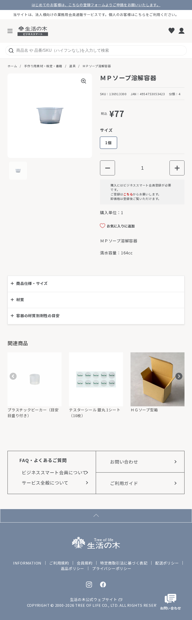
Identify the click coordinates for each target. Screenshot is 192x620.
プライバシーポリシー (112, 568)
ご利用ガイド (124, 483)
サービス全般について (45, 482)
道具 (72, 66)
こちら (128, 194)
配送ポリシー (167, 563)
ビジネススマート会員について (54, 472)
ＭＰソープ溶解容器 (96, 66)
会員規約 (84, 563)
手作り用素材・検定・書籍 (43, 66)
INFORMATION (27, 563)
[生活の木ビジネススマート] (33, 31)
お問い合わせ (124, 461)
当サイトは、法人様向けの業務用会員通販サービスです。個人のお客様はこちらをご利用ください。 (96, 14)
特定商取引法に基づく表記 (124, 563)
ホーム (12, 66)
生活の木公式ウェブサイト (93, 599)
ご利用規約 (59, 563)
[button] (107, 167)
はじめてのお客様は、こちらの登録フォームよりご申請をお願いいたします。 (96, 5)
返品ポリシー (72, 568)
